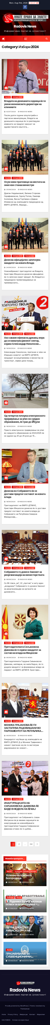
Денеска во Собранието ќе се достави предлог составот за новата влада (24, 494)
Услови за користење (20, 1020)
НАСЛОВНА (6, 1020)
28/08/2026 (13, 882)
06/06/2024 (11, 657)
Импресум (24, 1014)
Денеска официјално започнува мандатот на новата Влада (22, 261)
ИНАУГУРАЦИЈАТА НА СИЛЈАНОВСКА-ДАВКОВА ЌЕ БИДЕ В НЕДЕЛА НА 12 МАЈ (21, 806)
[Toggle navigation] (25, 38)
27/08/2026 (13, 908)
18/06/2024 (11, 426)
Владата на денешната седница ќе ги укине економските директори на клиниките (25, 104)
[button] (47, 39)
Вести (7, 97)
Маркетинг (41, 1014)
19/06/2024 (11, 348)
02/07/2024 (11, 111)
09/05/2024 (11, 735)
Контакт (32, 1014)
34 (31, 844)
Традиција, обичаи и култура (25, 871)
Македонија (29, 256)
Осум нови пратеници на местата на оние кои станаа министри (24, 183)
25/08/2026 (13, 934)
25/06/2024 (11, 189)
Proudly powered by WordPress (17, 1006)
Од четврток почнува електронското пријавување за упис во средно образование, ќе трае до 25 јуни (24, 419)
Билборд (10, 897)
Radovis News (25, 26)
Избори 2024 (17, 97)
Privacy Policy (13, 1014)
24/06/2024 (11, 267)
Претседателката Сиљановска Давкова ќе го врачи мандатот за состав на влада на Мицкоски (22, 650)
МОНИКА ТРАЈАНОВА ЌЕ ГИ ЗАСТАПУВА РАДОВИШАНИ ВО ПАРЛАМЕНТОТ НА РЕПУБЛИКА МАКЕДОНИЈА (22, 729)
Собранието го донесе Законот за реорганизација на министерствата (24, 573)
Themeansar (24, 1009)
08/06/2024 (11, 579)
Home (4, 1014)
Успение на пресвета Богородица (19, 876)
